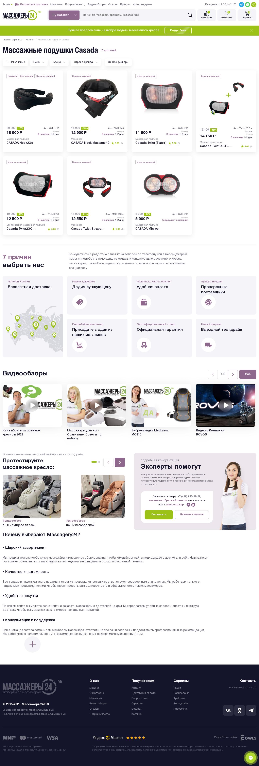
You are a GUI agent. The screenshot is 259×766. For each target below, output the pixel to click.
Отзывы (94, 709)
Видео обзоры (98, 704)
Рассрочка (180, 709)
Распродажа (181, 693)
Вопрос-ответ (140, 698)
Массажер (76, 139)
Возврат (137, 709)
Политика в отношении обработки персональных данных (34, 714)
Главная (94, 688)
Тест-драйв (181, 704)
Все (248, 374)
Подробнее (178, 30)
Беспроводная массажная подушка (25, 225)
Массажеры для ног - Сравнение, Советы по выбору (84, 434)
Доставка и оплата (144, 693)
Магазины (95, 698)
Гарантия (137, 704)
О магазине (96, 693)
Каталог (137, 688)
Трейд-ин (179, 698)
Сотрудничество (99, 714)
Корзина (137, 714)
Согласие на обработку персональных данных (28, 710)
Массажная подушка (17, 139)
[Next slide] (233, 374)
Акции (177, 688)
